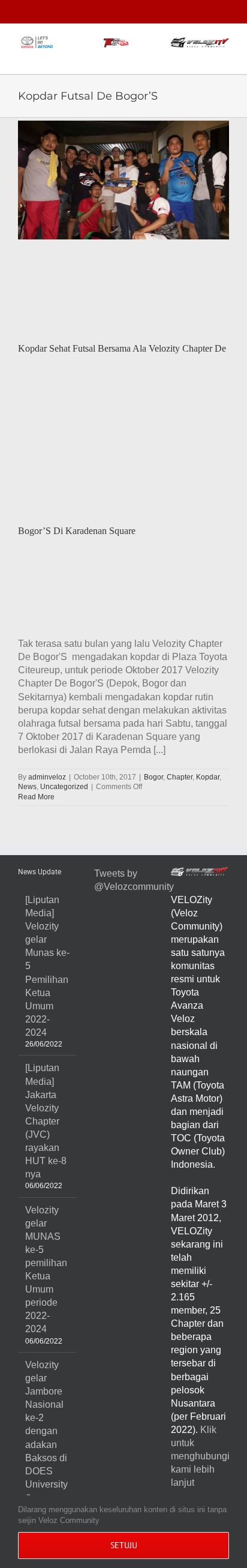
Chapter (179, 777)
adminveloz (47, 777)
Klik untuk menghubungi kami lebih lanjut (200, 1456)
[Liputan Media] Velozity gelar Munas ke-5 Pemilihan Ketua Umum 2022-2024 (47, 966)
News (27, 786)
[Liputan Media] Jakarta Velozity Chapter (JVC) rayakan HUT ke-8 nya (46, 1121)
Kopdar (207, 777)
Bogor (153, 777)
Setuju (123, 1545)
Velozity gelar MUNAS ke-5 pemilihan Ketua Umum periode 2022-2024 (46, 1270)
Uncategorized (64, 786)
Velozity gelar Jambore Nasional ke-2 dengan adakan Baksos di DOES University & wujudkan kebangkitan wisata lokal (47, 1457)
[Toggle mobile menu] (224, 55)
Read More (36, 797)
